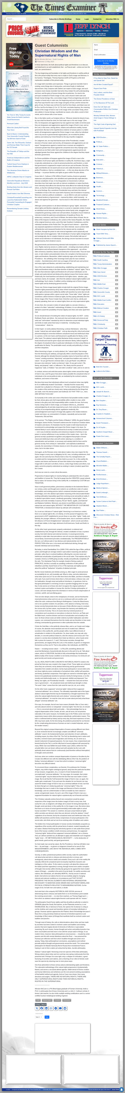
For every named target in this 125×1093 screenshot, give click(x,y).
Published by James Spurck (106, 245)
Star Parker (100, 510)
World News (100, 209)
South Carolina (102, 260)
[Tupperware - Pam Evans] (106, 582)
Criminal (99, 164)
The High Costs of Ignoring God (105, 124)
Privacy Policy (101, 68)
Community (100, 155)
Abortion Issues (101, 218)
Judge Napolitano (102, 483)
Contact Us (97, 19)
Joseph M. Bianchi (102, 391)
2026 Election (102, 276)
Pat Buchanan (101, 474)
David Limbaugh (102, 492)
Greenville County (103, 292)
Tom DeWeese (101, 497)
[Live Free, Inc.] (19, 91)
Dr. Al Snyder (100, 427)
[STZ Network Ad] (19, 56)
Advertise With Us (112, 19)
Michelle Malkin (101, 465)
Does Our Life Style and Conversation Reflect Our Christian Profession (106, 109)
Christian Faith (102, 328)
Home (78, 19)
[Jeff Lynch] (62, 30)
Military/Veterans (102, 173)
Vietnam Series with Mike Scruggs (104, 239)
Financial (99, 182)
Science (99, 191)
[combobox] (16, 19)
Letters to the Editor (103, 371)
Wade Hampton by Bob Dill (105, 229)
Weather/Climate (102, 200)
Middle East (101, 284)
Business (99, 178)
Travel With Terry (102, 234)
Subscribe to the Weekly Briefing (105, 62)
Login (87, 19)
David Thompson (102, 423)
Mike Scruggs (102, 268)
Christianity (67, 1000)
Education (99, 160)
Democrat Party (102, 320)
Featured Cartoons (102, 204)
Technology (100, 195)
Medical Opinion (102, 488)
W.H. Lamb (101, 296)
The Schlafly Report (103, 457)
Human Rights (47, 1000)
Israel (99, 312)
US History (101, 316)
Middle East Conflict (104, 300)
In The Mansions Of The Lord (104, 103)
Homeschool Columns (104, 418)
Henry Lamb (100, 470)
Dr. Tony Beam (101, 409)
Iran (98, 280)
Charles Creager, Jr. (103, 396)
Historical (99, 169)
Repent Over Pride (100, 88)
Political (99, 142)
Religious (99, 151)
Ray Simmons (101, 405)
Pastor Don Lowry (102, 436)
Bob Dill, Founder (102, 367)
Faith (38, 1000)
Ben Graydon (100, 400)
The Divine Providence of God (104, 99)
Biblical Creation (103, 308)
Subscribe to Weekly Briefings (60, 19)
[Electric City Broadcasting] (106, 556)
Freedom (57, 1000)
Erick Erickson (101, 479)
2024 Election (101, 137)
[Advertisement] (19, 246)
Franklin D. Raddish (103, 414)
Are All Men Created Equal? (103, 84)
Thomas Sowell (101, 452)
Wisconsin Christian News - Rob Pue (106, 516)
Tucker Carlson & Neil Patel (106, 501)
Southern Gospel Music (104, 432)
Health (98, 186)
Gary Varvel (101, 272)
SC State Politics (102, 146)
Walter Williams (101, 448)
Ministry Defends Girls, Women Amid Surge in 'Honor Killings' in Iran (105, 118)
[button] (37, 1008)
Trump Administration (104, 264)
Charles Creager (103, 288)
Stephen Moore (101, 506)
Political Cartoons (103, 256)
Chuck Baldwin (101, 461)
